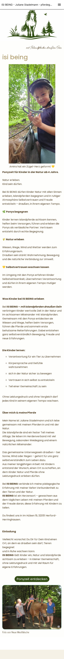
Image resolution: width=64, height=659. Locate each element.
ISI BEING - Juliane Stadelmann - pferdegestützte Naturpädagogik (33, 4)
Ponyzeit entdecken (32, 579)
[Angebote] (31, 628)
